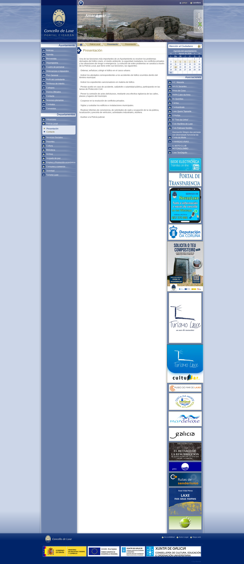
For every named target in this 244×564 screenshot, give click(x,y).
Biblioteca (50, 150)
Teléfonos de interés (55, 83)
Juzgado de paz (53, 158)
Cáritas (175, 103)
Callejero (50, 88)
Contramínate (178, 107)
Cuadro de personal (55, 67)
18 (176, 67)
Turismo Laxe (52, 175)
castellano (197, 3)
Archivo (49, 154)
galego (184, 3)
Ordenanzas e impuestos (57, 71)
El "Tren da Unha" (180, 120)
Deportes (50, 142)
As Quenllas (177, 99)
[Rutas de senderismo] (185, 479)
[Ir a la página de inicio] (82, 44)
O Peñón (176, 115)
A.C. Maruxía (178, 82)
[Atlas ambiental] (185, 523)
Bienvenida (51, 59)
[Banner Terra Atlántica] (185, 401)
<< (171, 54)
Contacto (50, 96)
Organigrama (52, 63)
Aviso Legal (183, 537)
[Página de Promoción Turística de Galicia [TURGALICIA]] (185, 434)
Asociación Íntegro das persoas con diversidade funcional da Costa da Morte (186, 135)
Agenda (49, 54)
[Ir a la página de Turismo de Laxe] (198, 21)
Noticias (49, 50)
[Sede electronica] (185, 164)
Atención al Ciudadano (181, 46)
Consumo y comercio (55, 166)
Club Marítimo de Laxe (182, 124)
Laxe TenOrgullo (179, 152)
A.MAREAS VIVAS (180, 142)
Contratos (50, 104)
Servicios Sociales (54, 137)
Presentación (52, 129)
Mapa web (197, 537)
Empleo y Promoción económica (60, 162)
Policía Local (52, 124)
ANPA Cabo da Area (181, 95)
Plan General (52, 75)
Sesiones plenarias (55, 100)
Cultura (49, 146)
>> (199, 54)
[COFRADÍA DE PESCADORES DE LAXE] (185, 418)
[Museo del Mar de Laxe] (185, 388)
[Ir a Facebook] (81, 5)
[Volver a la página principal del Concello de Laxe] (59, 22)
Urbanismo (51, 119)
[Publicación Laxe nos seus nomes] (185, 501)
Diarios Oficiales (53, 92)
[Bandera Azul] (185, 466)
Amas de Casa (179, 90)
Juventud (50, 171)
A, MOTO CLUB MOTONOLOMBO (180, 147)
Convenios (51, 108)
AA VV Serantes (179, 86)
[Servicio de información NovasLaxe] (185, 205)
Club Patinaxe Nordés (182, 128)
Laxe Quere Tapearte (181, 111)
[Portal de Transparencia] (185, 179)
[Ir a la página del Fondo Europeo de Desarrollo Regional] (103, 556)
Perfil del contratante (55, 79)
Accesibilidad (169, 537)
